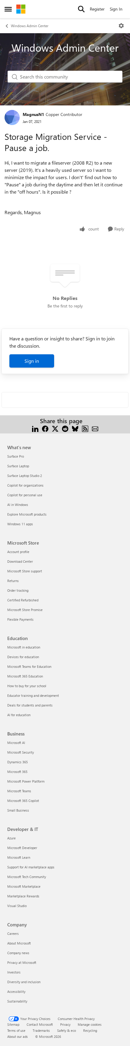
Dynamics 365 (17, 762)
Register (97, 9)
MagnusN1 (33, 114)
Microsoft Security (20, 752)
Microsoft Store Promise (25, 609)
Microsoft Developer (22, 847)
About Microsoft (19, 943)
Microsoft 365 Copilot (23, 800)
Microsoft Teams (19, 791)
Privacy (65, 1024)
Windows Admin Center (29, 25)
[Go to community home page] (20, 9)
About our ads (17, 1036)
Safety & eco (66, 1030)
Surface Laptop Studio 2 (24, 475)
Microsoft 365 (17, 771)
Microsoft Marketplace (24, 886)
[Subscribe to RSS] (85, 428)
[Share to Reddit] (65, 428)
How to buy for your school (26, 686)
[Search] (81, 9)
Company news (18, 953)
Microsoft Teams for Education (29, 666)
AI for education (19, 715)
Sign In (116, 9)
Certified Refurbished (22, 600)
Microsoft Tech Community (26, 876)
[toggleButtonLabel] (121, 25)
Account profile (18, 551)
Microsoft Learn (18, 857)
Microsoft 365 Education (25, 676)
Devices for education (23, 657)
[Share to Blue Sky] (75, 428)
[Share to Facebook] (45, 428)
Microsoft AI (16, 742)
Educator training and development (33, 695)
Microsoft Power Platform (25, 781)
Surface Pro (15, 456)
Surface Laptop (18, 466)
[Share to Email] (95, 428)
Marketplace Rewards (23, 896)
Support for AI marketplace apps (30, 867)
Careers (13, 933)
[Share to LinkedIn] (35, 428)
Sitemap (13, 1024)
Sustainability (17, 1001)
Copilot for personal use (24, 495)
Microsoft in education (23, 647)
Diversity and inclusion (24, 982)
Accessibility (16, 991)
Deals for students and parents (30, 705)
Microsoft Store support (24, 571)
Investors (14, 972)
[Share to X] (55, 428)
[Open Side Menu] (8, 9)
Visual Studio (17, 905)
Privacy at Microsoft (21, 962)
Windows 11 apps (20, 524)
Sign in (31, 361)
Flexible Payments (20, 619)
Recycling (90, 1030)
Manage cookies (90, 1024)
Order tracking (17, 590)
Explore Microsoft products (27, 514)
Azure (11, 838)
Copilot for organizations (25, 485)
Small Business (18, 810)
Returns (13, 580)
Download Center (20, 561)
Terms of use (16, 1030)
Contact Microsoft (40, 1024)
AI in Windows (17, 504)
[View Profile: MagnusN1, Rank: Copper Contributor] (12, 117)
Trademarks (41, 1030)
